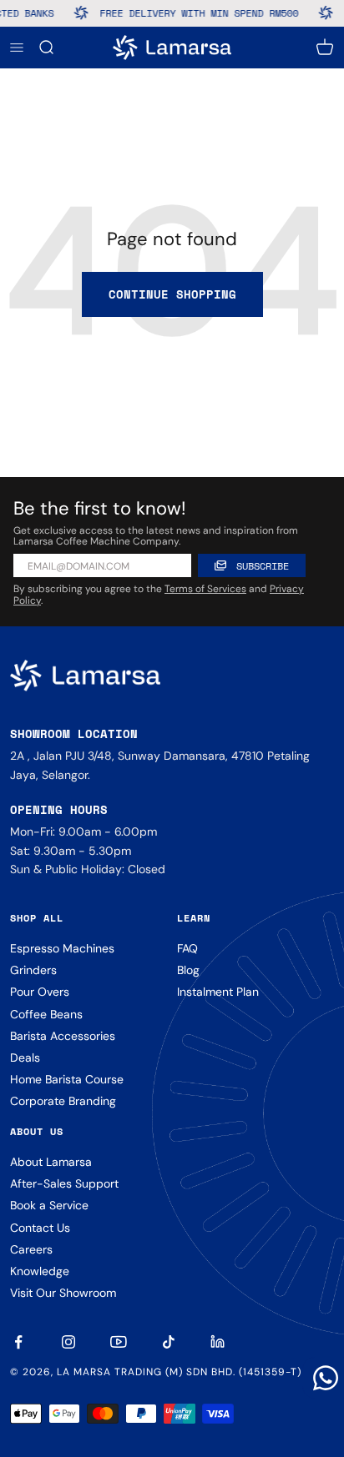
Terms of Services (205, 588)
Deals (25, 1057)
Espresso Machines (62, 948)
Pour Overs (39, 991)
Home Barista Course (67, 1079)
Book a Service (49, 1205)
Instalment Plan (218, 991)
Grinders (33, 969)
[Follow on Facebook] (18, 1342)
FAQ (187, 948)
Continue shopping (172, 294)
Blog (188, 969)
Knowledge (39, 1271)
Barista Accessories (62, 1035)
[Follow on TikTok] (168, 1342)
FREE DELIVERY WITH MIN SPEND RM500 (194, 13)
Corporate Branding (63, 1100)
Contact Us (40, 1227)
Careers (31, 1249)
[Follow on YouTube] (118, 1342)
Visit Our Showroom (63, 1292)
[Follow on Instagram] (68, 1342)
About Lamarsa (51, 1161)
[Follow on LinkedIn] (218, 1342)
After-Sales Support (64, 1183)
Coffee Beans (46, 1014)
